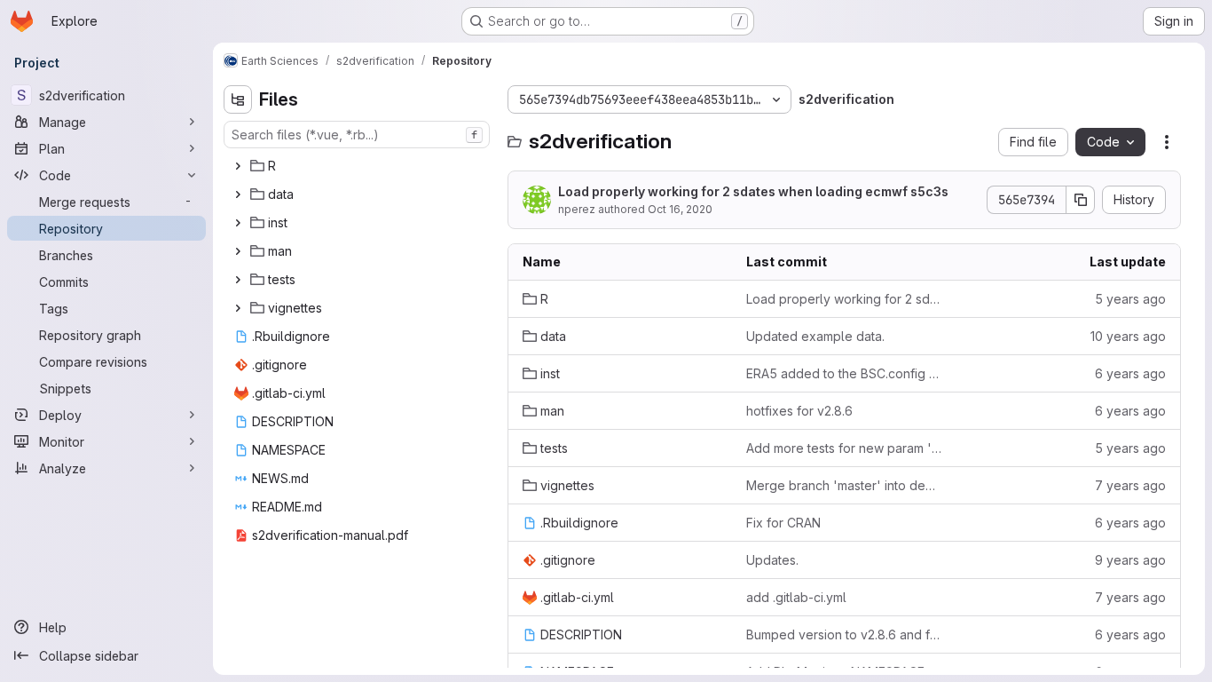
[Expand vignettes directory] (237, 308)
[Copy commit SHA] (1080, 200)
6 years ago (1130, 373)
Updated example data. (815, 336)
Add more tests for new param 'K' (843, 448)
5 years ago (1130, 298)
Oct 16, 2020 (680, 209)
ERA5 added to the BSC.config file (843, 373)
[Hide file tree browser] (238, 99)
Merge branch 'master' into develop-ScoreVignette (843, 485)
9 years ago (1130, 559)
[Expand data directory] (237, 194)
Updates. (772, 559)
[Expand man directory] (237, 251)
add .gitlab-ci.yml (796, 597)
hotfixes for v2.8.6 (799, 410)
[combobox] (357, 134)
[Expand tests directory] (237, 279)
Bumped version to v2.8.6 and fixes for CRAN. (843, 634)
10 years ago (1128, 336)
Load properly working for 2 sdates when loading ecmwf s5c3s (753, 191)
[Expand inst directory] (237, 223)
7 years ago (1130, 485)
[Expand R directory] (237, 166)
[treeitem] (358, 166)
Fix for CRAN (783, 522)
